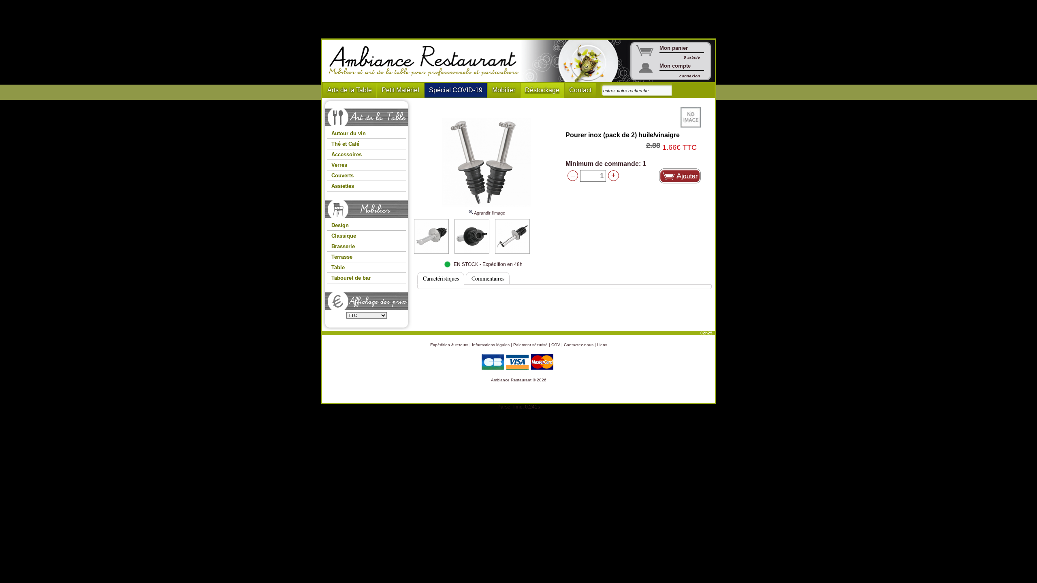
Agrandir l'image (489, 213)
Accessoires (346, 154)
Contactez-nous (578, 345)
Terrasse (341, 257)
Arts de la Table (349, 90)
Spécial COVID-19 (455, 90)
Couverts (342, 175)
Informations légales (491, 345)
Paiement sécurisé (530, 345)
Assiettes (342, 186)
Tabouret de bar (351, 278)
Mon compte (675, 66)
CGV (555, 345)
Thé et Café (345, 144)
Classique (343, 236)
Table (338, 267)
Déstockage (542, 90)
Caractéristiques (441, 278)
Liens (602, 345)
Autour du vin (348, 133)
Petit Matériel (400, 90)
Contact (580, 90)
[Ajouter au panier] (680, 175)
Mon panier (673, 48)
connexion (689, 76)
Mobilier (503, 90)
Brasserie (343, 246)
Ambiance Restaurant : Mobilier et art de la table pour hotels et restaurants (426, 61)
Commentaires (488, 278)
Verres (339, 165)
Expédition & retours (449, 345)
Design (340, 225)
